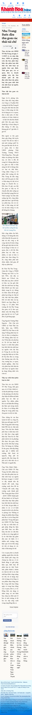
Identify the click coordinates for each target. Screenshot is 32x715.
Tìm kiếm (13, 17)
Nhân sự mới (17, 5)
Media (23, 5)
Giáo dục (4, 25)
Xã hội (4, 23)
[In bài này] (15, 48)
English (29, 17)
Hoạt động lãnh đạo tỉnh (11, 6)
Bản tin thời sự (25, 31)
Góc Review (19, 17)
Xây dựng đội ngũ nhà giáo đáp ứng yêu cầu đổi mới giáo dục (6, 650)
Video (24, 29)
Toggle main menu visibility (30, 19)
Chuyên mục (3, 5)
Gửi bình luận (7, 620)
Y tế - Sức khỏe (12, 25)
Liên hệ (24, 17)
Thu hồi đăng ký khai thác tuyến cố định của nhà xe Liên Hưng (26, 650)
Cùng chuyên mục (9, 630)
